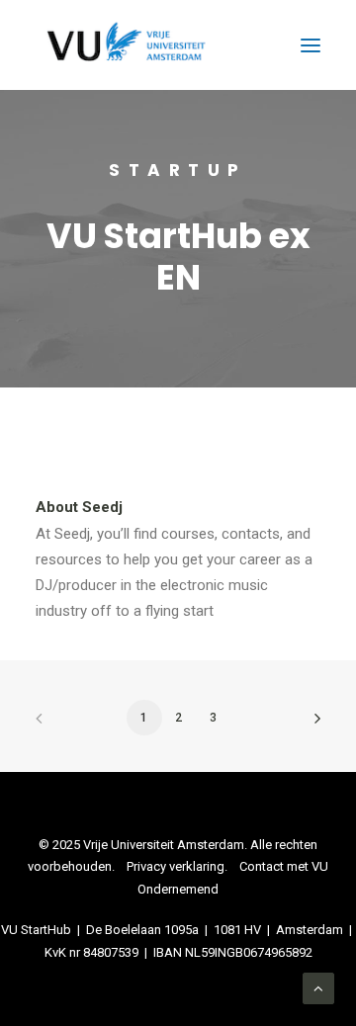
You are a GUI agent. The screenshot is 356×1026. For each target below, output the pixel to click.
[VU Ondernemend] (126, 45)
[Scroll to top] (318, 987)
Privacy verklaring (175, 866)
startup (178, 170)
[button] (310, 45)
